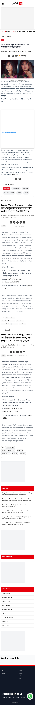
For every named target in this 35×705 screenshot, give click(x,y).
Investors (23, 698)
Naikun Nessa (10, 226)
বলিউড (20, 674)
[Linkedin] (21, 222)
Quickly (9, 32)
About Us (4, 698)
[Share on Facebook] (16, 179)
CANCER (25, 188)
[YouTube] (9, 694)
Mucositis (6, 188)
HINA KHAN (16, 188)
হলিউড (20, 676)
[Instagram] (12, 694)
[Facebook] (11, 222)
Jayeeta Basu (4, 52)
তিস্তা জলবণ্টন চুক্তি (6, 324)
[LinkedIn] (15, 694)
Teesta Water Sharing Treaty (8, 321)
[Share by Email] (24, 222)
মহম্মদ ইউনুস (14, 324)
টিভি (20, 679)
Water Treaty (20, 321)
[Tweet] (19, 179)
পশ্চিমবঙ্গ (23, 32)
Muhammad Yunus (10, 318)
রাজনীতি (3, 674)
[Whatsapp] (17, 222)
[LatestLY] (17, 4)
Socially (18, 32)
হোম (2, 201)
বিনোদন (20, 671)
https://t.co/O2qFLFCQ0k (14, 279)
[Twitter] (14, 222)
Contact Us (17, 698)
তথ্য (2, 676)
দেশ (27, 32)
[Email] (21, 694)
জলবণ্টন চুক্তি (22, 324)
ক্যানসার (26, 193)
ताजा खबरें (5, 488)
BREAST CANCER (9, 193)
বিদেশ (30, 32)
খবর (2, 40)
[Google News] (18, 694)
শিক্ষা (2, 679)
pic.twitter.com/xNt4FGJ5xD (10, 282)
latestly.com (14, 175)
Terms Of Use (11, 698)
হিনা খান (19, 193)
